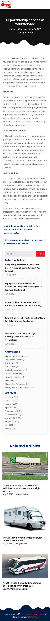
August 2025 (10, 421)
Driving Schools (12, 373)
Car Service (10, 366)
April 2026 (9, 407)
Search (40, 254)
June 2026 (9, 401)
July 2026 (9, 397)
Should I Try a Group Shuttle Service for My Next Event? (23, 539)
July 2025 (9, 425)
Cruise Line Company (14, 370)
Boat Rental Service (13, 359)
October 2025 (11, 418)
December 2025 (12, 414)
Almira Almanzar (19, 29)
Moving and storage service (17, 387)
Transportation (25, 32)
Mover (8, 380)
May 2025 (9, 428)
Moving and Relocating (15, 384)
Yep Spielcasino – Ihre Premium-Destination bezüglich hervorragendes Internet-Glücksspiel (23, 286)
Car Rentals (10, 363)
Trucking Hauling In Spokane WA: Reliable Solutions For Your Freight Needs (22, 488)
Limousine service (13, 377)
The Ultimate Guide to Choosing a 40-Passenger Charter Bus (22, 584)
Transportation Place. (33, 614)
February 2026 (11, 411)
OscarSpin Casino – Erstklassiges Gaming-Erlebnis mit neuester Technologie (21, 336)
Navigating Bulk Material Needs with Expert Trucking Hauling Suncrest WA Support (22, 267)
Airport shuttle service (15, 356)
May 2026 (9, 404)
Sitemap (33, 617)
